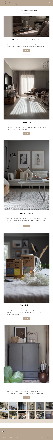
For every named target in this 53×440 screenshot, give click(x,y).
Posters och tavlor (26, 213)
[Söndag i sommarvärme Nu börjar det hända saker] (4, 406)
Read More (26, 50)
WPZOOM (49, 437)
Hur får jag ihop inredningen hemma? (26, 39)
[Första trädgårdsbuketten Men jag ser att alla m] (49, 406)
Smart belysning (26, 305)
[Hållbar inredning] (27, 326)
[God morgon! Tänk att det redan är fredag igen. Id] (31, 415)
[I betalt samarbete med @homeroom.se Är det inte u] (13, 406)
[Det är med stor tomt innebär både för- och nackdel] (4, 415)
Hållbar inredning (26, 386)
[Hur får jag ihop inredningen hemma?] (27, 17)
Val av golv (26, 122)
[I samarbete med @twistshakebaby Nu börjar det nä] (40, 415)
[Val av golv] (27, 58)
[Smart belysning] (27, 234)
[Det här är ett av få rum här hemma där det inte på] (49, 415)
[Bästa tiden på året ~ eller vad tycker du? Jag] (22, 415)
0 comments (29, 42)
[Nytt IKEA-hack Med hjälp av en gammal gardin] (13, 415)
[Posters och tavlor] (27, 141)
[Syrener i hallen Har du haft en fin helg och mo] (40, 406)
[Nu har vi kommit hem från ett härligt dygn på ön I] (22, 406)
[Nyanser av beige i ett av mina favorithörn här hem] (31, 406)
